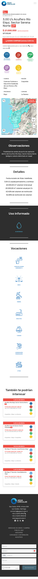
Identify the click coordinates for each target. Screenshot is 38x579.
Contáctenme (29, 567)
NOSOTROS (19, 537)
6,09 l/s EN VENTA (18, 469)
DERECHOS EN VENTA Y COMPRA (19, 528)
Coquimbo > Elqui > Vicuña (12, 484)
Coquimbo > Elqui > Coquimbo (13, 437)
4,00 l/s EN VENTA (19, 400)
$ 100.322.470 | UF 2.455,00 (14, 430)
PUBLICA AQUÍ (19, 530)
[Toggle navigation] (35, 3)
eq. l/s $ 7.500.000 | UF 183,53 (13, 478)
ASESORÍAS (19, 532)
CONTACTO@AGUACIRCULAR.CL (11, 46)
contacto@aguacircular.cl (19, 511)
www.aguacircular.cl (19, 518)
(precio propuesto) (23, 31)
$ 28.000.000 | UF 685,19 (13, 407)
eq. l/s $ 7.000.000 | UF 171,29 (13, 408)
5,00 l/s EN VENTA (18, 423)
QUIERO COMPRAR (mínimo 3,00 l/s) (20, 41)
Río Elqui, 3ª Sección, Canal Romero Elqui (16, 449)
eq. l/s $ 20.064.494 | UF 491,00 (13, 431)
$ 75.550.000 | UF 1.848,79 (14, 451)
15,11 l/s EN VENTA (19, 446)
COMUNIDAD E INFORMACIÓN (19, 535)
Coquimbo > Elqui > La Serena (13, 414)
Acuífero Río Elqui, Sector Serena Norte (16, 402)
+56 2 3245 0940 (24, 46)
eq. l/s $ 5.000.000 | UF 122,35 (13, 453)
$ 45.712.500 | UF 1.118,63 (13, 476)
